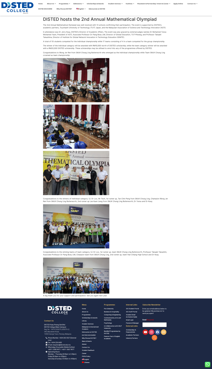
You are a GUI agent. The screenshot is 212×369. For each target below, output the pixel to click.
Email (144, 320)
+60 (60, 338)
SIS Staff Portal (131, 312)
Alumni (84, 344)
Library (84, 321)
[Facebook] (157, 332)
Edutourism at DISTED (89, 332)
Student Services (88, 324)
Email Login (129, 320)
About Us (85, 312)
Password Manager (132, 323)
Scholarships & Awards (89, 318)
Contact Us (86, 347)
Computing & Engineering (112, 315)
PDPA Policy (86, 356)
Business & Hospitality (111, 312)
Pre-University (108, 308)
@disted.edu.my (65, 345)
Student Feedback (88, 350)
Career (84, 353)
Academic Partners (132, 335)
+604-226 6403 (56, 342)
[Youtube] (145, 332)
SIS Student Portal (132, 308)
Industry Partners (132, 338)
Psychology (108, 323)
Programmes (86, 315)
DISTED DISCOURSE (89, 335)
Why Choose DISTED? (89, 338)
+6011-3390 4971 (54, 349)
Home (84, 308)
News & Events (87, 341)
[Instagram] (151, 332)
